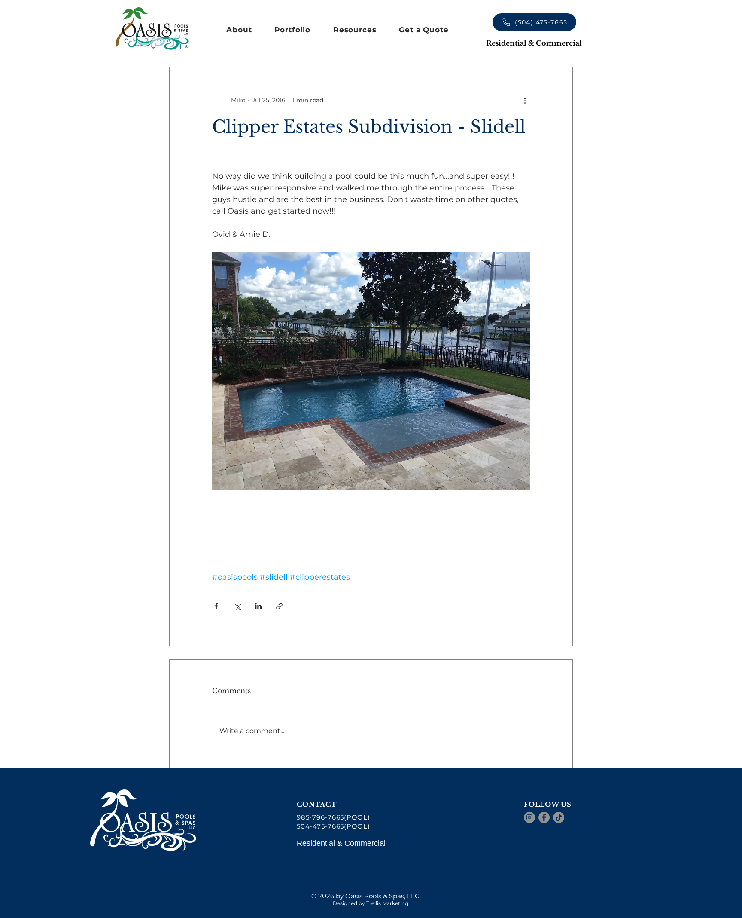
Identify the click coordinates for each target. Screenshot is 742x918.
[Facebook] (544, 817)
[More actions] (525, 100)
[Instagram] (529, 817)
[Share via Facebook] (216, 606)
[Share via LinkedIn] (258, 606)
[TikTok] (558, 817)
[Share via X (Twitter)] (237, 606)
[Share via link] (279, 606)
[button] (239, 29)
